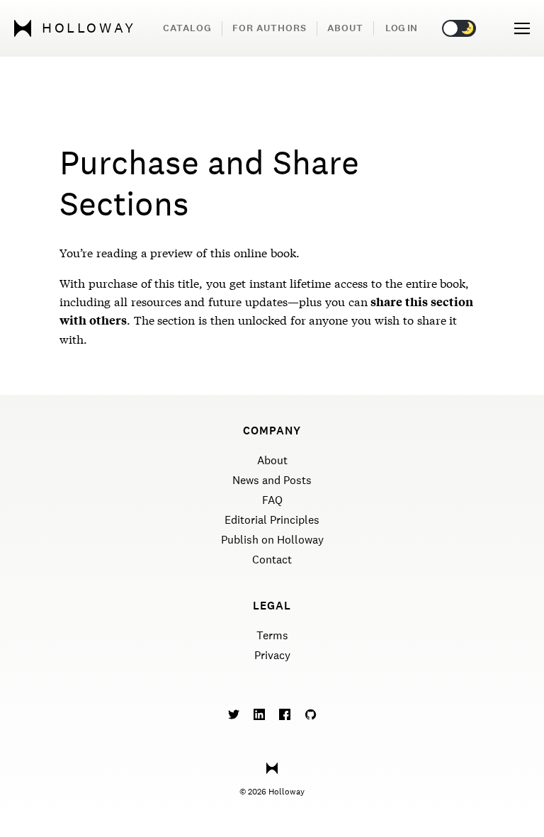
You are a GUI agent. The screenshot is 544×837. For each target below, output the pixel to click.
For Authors (269, 28)
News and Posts (272, 480)
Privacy (272, 655)
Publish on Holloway (272, 539)
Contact (272, 559)
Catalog (187, 28)
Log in (401, 28)
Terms (272, 635)
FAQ (272, 500)
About (345, 28)
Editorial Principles (272, 519)
